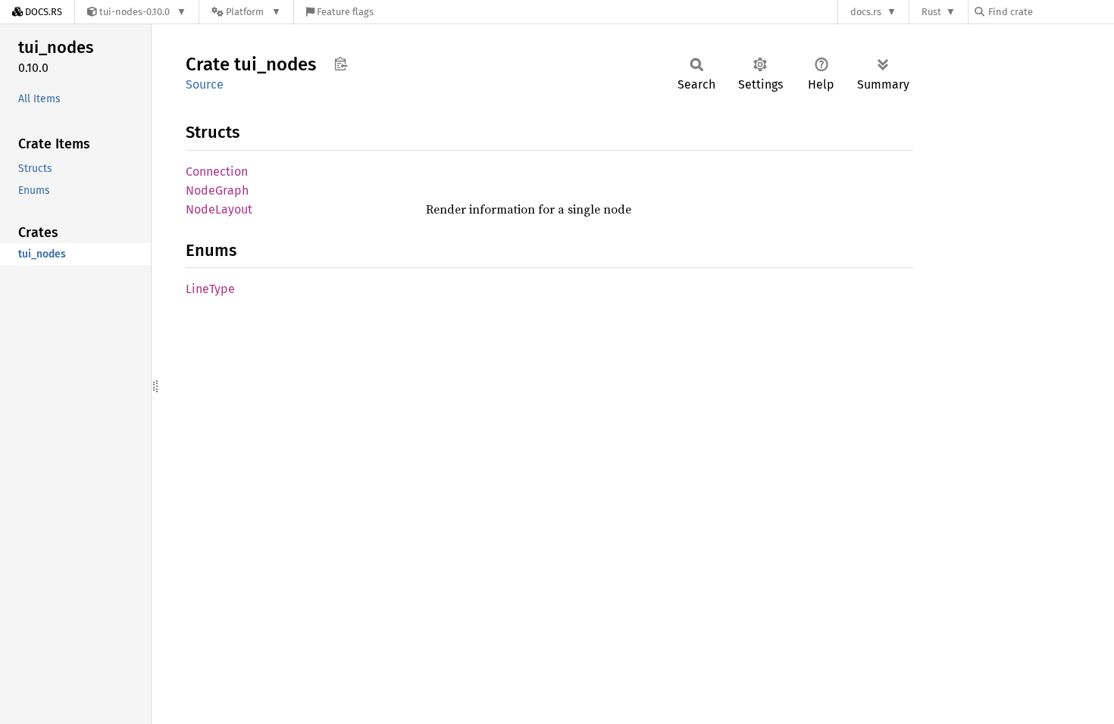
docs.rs (865, 11)
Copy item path (340, 63)
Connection (217, 171)
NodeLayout (219, 209)
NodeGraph (217, 190)
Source (205, 84)
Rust (931, 11)
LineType (210, 289)
